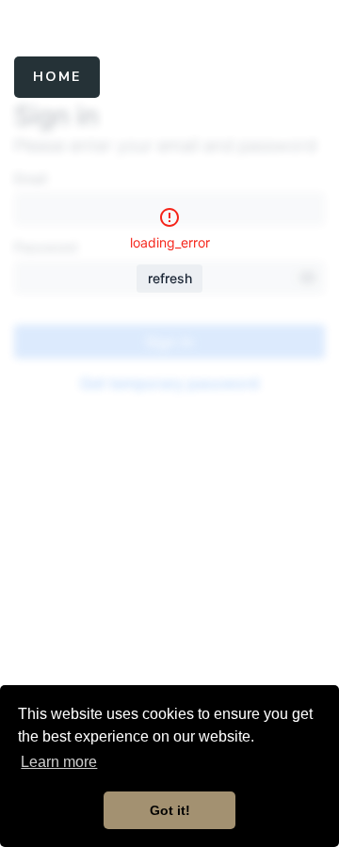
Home (57, 77)
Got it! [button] (170, 810)
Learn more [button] (59, 762)
